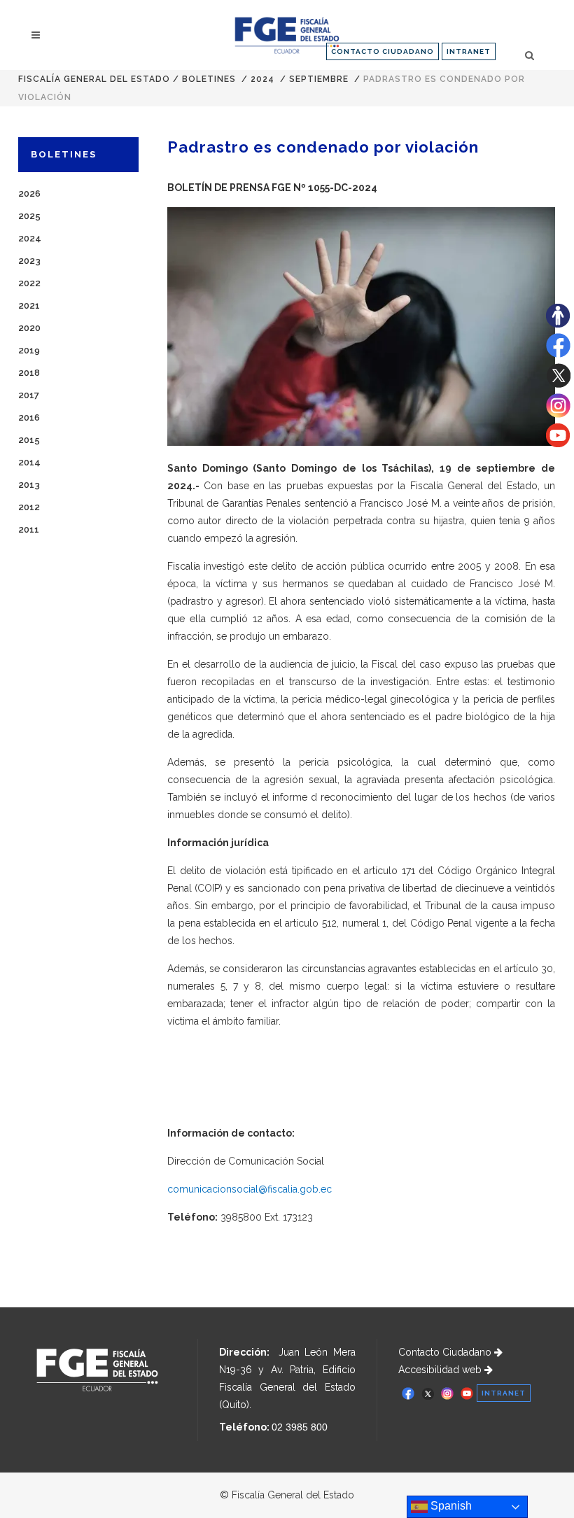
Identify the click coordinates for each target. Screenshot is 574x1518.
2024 (262, 79)
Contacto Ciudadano (446, 1352)
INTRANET (469, 51)
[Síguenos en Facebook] (558, 354)
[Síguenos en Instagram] (558, 414)
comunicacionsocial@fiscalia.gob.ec (249, 1189)
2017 (28, 395)
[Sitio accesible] (557, 324)
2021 (29, 305)
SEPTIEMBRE (319, 79)
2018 (29, 372)
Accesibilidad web (441, 1369)
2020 (29, 328)
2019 (29, 350)
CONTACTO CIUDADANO (382, 51)
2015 (29, 440)
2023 (29, 260)
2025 (29, 216)
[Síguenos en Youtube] (557, 443)
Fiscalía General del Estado (94, 79)
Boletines (209, 79)
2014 (29, 462)
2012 (29, 507)
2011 (28, 529)
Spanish (450, 1506)
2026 (29, 193)
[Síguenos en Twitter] (558, 384)
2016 (29, 417)
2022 (29, 283)
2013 (29, 484)
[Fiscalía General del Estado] (286, 35)
